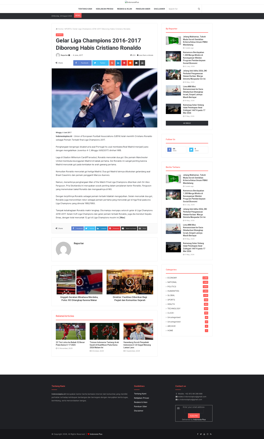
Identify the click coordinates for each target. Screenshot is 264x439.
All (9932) (187, 123)
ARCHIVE (171, 326)
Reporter (64, 55)
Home (60, 29)
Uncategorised (173, 317)
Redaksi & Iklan (124, 9)
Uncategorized (173, 322)
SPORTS (68, 29)
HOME (170, 330)
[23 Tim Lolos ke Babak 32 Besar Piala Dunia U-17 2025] (71, 331)
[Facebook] (197, 434)
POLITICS (171, 286)
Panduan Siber (143, 9)
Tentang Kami (85, 9)
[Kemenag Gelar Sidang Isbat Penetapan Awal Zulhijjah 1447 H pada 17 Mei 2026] (173, 109)
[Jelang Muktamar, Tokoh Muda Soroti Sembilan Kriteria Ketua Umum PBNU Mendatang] (173, 40)
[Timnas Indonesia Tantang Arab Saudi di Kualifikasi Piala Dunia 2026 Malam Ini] (104, 331)
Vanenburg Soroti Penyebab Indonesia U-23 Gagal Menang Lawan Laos (137, 345)
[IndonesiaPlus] (132, 2)
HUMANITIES (173, 291)
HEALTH (171, 304)
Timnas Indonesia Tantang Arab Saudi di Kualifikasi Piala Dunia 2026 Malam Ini (104, 345)
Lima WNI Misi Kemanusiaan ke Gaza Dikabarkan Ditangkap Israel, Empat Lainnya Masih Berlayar (193, 91)
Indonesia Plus (199, 419)
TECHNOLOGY (173, 308)
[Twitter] (201, 434)
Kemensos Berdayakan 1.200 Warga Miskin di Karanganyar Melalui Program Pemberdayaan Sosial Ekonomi (194, 57)
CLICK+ (170, 313)
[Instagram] (207, 434)
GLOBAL (171, 295)
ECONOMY (172, 278)
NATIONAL (172, 282)
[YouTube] (204, 434)
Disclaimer (159, 9)
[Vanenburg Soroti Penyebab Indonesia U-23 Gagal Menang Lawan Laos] (138, 331)
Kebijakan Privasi (104, 9)
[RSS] (210, 434)
